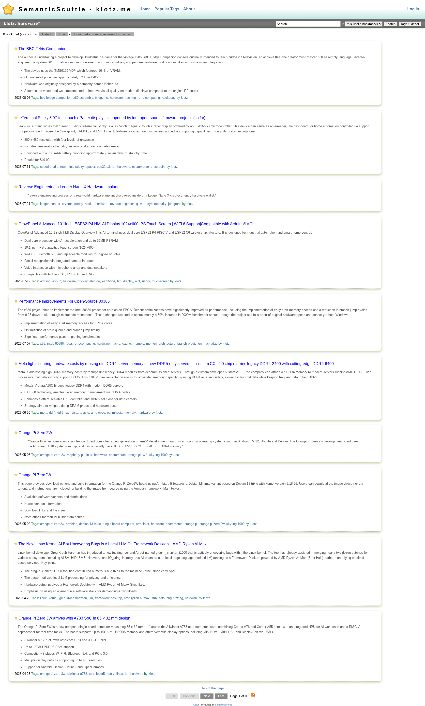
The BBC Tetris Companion (42, 49)
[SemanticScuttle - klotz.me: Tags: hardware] (253, 696)
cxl (67, 412)
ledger (44, 204)
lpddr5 (100, 674)
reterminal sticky (72, 167)
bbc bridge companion (55, 97)
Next (207, 696)
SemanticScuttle (223, 705)
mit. (142, 204)
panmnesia (114, 412)
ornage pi (134, 455)
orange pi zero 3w (52, 674)
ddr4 (52, 412)
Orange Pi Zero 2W (35, 433)
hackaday (169, 97)
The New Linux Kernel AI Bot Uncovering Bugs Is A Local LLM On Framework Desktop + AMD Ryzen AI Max (112, 544)
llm (91, 598)
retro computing (149, 97)
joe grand (174, 204)
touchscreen (160, 281)
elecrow (95, 281)
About (189, 9)
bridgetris (101, 97)
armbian (71, 524)
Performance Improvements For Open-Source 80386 (64, 301)
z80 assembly (83, 97)
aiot (137, 281)
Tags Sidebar (409, 24)
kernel (53, 598)
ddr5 (60, 412)
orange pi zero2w (52, 524)
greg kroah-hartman (73, 598)
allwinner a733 (77, 674)
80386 (59, 343)
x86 (42, 343)
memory (138, 343)
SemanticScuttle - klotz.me (75, 9)
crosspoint (158, 167)
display (83, 281)
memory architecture (160, 343)
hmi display (125, 281)
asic (86, 412)
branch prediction (189, 343)
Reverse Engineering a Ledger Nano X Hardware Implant (68, 187)
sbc (91, 674)
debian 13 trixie (90, 524)
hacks (89, 204)
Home (145, 9)
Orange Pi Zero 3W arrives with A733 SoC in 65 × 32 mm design (74, 618)
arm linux (142, 524)
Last (221, 696)
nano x (55, 204)
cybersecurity (156, 204)
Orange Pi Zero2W (34, 475)
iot (113, 167)
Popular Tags (166, 9)
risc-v (146, 281)
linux (89, 455)
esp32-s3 (103, 167)
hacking (130, 97)
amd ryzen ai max (137, 598)
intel (50, 343)
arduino (45, 281)
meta (43, 412)
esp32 (56, 281)
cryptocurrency (72, 204)
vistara (76, 412)
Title (62, 34)
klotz (184, 97)
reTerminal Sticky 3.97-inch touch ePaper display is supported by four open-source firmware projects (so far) (111, 118)
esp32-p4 (108, 281)
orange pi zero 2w (52, 455)
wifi (145, 455)
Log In (413, 9)
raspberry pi (75, 455)
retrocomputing (84, 343)
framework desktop (108, 598)
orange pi (190, 524)
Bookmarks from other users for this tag (102, 34)
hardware (116, 97)
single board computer (118, 524)
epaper (90, 167)
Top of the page (212, 688)
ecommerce (140, 167)
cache (126, 343)
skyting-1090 (158, 455)
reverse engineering (124, 204)
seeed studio (49, 167)
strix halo (158, 598)
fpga (69, 343)
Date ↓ (46, 34)
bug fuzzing (175, 598)
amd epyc (98, 412)
